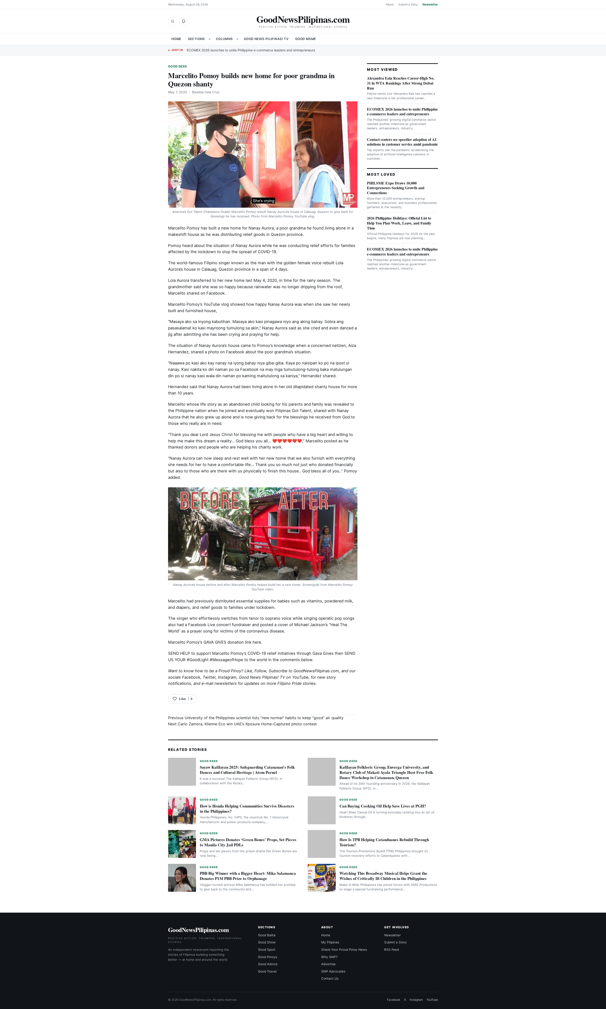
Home (176, 39)
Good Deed (177, 66)
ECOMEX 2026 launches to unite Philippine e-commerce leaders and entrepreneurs (251, 50)
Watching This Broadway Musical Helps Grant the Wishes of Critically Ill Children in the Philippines (383, 875)
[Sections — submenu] (209, 39)
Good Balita (267, 935)
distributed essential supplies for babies (252, 601)
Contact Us (330, 978)
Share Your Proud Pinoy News (344, 949)
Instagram (227, 677)
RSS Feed (391, 949)
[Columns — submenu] (237, 39)
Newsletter (430, 4)
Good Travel (267, 971)
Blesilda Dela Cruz (205, 92)
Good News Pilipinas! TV (266, 39)
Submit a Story (408, 4)
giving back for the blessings (281, 417)
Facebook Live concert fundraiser (219, 624)
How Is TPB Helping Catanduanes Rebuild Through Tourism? (384, 842)
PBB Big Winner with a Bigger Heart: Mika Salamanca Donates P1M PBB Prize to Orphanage (248, 875)
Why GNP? (329, 957)
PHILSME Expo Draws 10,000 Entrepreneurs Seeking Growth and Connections (395, 188)
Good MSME (305, 39)
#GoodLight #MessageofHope (215, 659)
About (390, 4)
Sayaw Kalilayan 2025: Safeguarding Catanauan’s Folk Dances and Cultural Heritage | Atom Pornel (247, 769)
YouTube (432, 999)
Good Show (267, 942)
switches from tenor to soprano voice (256, 618)
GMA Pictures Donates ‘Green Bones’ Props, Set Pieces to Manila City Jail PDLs (248, 842)
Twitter (209, 677)
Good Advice (267, 964)
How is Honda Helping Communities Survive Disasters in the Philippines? (247, 808)
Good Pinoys (267, 957)
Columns (224, 39)
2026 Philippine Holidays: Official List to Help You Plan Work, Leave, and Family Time (399, 223)
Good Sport (266, 949)
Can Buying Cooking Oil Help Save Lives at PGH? (382, 806)
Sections (196, 39)
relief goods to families (221, 607)
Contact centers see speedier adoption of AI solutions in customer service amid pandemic (402, 142)
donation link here (244, 642)
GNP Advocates (333, 971)
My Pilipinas (330, 942)
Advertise (328, 964)
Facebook (191, 677)
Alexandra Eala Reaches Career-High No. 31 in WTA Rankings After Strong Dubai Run (400, 83)
